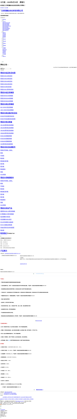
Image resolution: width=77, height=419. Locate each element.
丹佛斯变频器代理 (16, 397)
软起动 (9, 340)
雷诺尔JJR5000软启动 (6, 81)
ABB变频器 (5, 397)
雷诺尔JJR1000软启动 (6, 76)
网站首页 (4, 19)
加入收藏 (6, 7)
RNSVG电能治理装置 (6, 224)
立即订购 (25, 263)
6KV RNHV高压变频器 (6, 107)
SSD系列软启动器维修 (6, 144)
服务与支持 (5, 49)
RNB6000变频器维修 (6, 141)
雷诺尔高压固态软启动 (8, 113)
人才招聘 (4, 54)
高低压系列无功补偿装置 (7, 227)
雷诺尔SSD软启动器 (5, 86)
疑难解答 (4, 36)
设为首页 (2, 7)
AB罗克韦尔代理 (10, 397)
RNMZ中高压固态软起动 (7, 116)
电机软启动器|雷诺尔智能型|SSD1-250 (13, 253)
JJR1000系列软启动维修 (7, 125)
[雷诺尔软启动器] (38, 273)
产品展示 (3, 251)
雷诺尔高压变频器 (6, 24)
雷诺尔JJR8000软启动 (6, 84)
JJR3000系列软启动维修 (7, 130)
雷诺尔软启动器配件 (6, 28)
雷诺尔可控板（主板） (6, 150)
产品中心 (4, 21)
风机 (1, 172)
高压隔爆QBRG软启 (5, 219)
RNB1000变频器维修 (6, 136)
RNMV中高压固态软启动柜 (7, 119)
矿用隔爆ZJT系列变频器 (7, 214)
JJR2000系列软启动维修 (7, 127)
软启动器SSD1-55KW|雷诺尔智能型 (10, 394)
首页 (5, 253)
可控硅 (2, 155)
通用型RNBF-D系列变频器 (7, 211)
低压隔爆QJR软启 (5, 216)
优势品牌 (4, 41)
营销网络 (4, 45)
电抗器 (2, 230)
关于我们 (4, 47)
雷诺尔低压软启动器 (6, 22)
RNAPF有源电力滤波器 (6, 222)
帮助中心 (4, 56)
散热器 (2, 158)
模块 (1, 153)
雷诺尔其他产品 (5, 30)
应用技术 (4, 39)
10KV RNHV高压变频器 (7, 110)
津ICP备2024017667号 (20, 401)
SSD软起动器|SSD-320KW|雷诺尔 (10, 393)
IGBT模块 (3, 174)
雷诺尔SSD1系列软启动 (6, 89)
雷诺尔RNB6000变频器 (6, 101)
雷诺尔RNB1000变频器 (6, 95)
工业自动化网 (22, 397)
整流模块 (2, 169)
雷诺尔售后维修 (5, 27)
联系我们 (4, 43)
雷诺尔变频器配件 (6, 29)
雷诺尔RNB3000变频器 (6, 98)
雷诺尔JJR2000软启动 (6, 78)
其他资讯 (4, 35)
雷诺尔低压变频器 (6, 23)
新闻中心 (4, 32)
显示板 (2, 163)
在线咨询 (21, 263)
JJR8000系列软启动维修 (7, 133)
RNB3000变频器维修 (6, 138)
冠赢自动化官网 (28, 397)
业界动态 (4, 33)
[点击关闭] (0, 407)
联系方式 (4, 53)
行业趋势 (4, 34)
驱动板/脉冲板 (4, 161)
